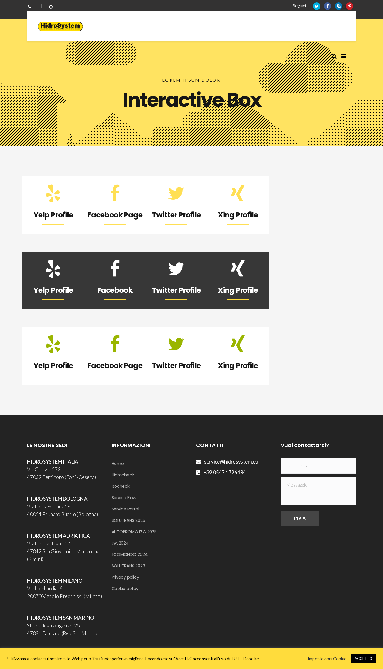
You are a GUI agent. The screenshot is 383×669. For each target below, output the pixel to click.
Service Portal (125, 509)
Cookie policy (125, 589)
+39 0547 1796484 (224, 472)
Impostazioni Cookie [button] (327, 658)
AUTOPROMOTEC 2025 (134, 532)
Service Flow (124, 498)
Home (118, 464)
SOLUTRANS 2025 (128, 520)
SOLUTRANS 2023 (128, 566)
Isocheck (121, 486)
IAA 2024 (120, 543)
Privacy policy (125, 577)
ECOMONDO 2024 (130, 554)
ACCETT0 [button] (363, 658)
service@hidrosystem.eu (231, 461)
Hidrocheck (123, 475)
